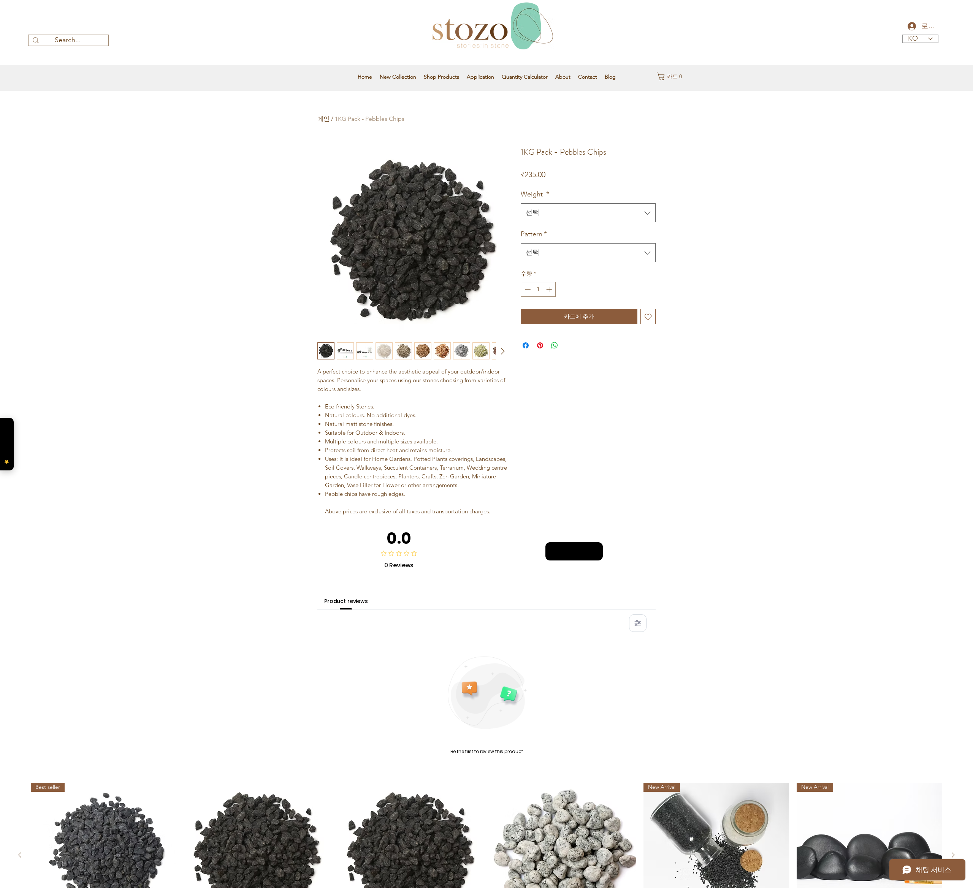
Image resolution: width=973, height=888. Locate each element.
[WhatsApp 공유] (554, 345)
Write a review (574, 551)
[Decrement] (527, 289)
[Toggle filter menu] (638, 623)
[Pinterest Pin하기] (540, 345)
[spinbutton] (538, 289)
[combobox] (588, 212)
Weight (535, 194)
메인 (323, 118)
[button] (671, 76)
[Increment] (550, 289)
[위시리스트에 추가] (648, 316)
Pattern (534, 234)
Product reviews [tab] (346, 601)
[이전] (19, 855)
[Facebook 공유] (525, 345)
